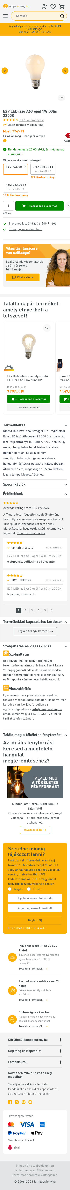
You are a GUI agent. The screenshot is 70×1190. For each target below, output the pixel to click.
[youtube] (30, 1102)
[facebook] (10, 1102)
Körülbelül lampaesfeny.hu (28, 1040)
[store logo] (16, 6)
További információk (31, 533)
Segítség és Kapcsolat (24, 1051)
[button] (35, 29)
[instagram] (17, 1102)
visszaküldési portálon (30, 700)
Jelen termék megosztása (26, 125)
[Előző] (5, 70)
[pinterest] (23, 1102)
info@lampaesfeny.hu (47, 709)
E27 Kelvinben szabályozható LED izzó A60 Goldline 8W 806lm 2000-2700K (27, 378)
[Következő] (65, 70)
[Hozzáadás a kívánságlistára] (47, 328)
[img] (35, 71)
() (31, 120)
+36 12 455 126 (42, 714)
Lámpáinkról (17, 1062)
